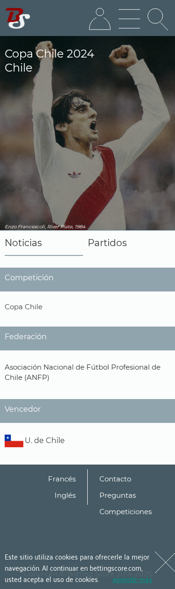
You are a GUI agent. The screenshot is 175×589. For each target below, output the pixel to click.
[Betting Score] (18, 18)
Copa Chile (23, 306)
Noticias (23, 242)
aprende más (132, 578)
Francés (62, 478)
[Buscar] (158, 19)
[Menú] (129, 19)
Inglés (65, 495)
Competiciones (125, 511)
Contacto (115, 478)
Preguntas (117, 495)
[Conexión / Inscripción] (100, 19)
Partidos (107, 242)
